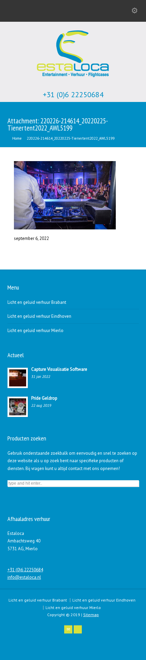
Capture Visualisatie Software (59, 369)
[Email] (68, 629)
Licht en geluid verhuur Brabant (36, 302)
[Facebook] (78, 629)
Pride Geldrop (44, 398)
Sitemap (91, 614)
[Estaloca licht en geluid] (73, 78)
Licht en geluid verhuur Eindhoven (39, 316)
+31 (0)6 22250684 (73, 95)
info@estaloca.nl (24, 577)
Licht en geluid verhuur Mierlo (35, 330)
